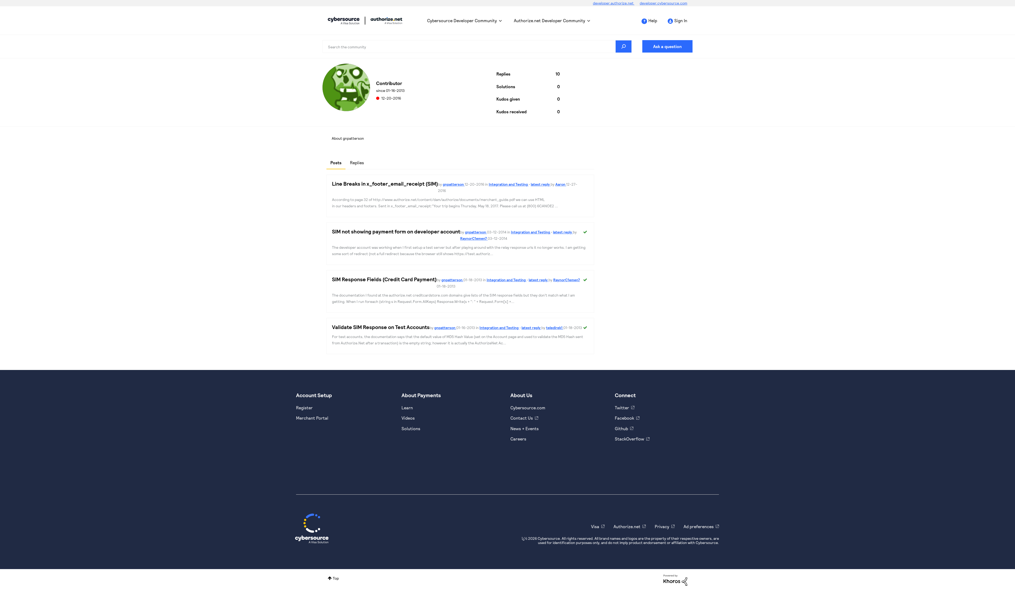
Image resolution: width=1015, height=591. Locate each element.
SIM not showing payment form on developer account (396, 231)
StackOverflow (629, 438)
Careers (518, 438)
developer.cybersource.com (663, 3)
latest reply (541, 184)
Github (621, 428)
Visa (595, 526)
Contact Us (521, 417)
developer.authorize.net (613, 3)
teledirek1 (554, 327)
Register (304, 407)
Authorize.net (626, 526)
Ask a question (667, 46)
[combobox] (477, 46)
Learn (407, 407)
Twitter (622, 407)
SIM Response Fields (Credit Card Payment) (384, 279)
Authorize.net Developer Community (549, 20)
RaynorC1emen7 (474, 238)
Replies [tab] (357, 162)
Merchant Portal (312, 417)
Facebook (624, 417)
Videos (408, 417)
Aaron (560, 184)
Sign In (680, 20)
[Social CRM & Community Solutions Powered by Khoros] (675, 580)
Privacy (662, 526)
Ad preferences (699, 526)
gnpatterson (454, 184)
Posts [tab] (336, 162)
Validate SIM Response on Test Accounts (381, 327)
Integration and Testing (509, 184)
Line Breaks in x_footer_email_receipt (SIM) (385, 183)
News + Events (524, 428)
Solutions (411, 428)
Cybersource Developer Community (343, 20)
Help (652, 20)
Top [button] (336, 578)
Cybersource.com (527, 407)
